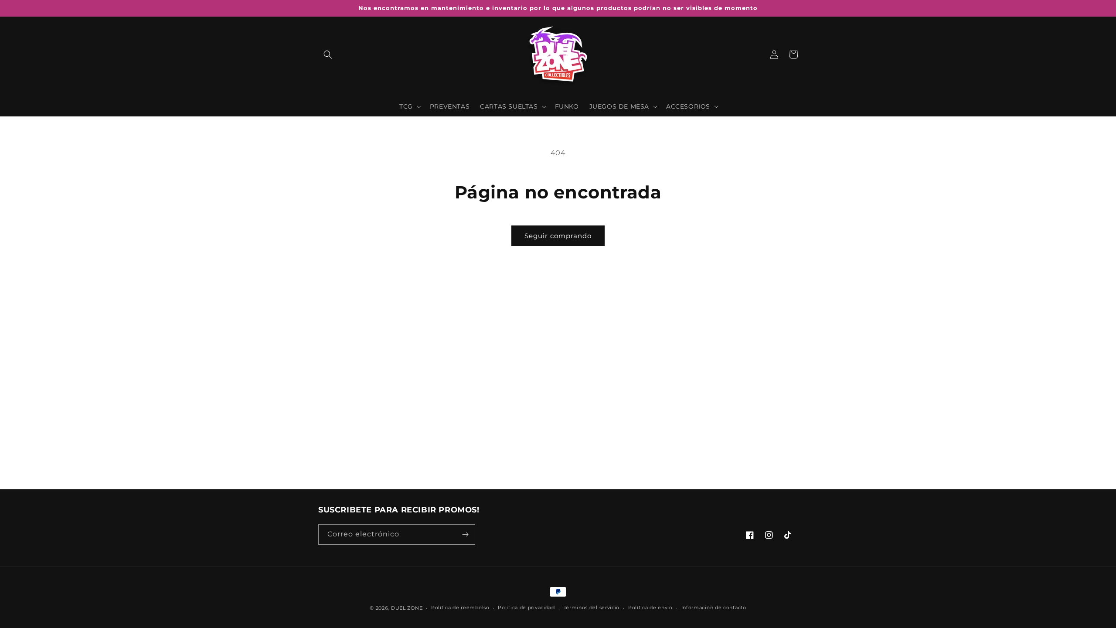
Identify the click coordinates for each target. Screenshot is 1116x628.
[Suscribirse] (465, 534)
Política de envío (650, 607)
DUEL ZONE (406, 608)
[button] (327, 54)
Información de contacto (713, 607)
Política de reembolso (460, 607)
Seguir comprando (558, 236)
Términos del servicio (592, 607)
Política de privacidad (526, 607)
